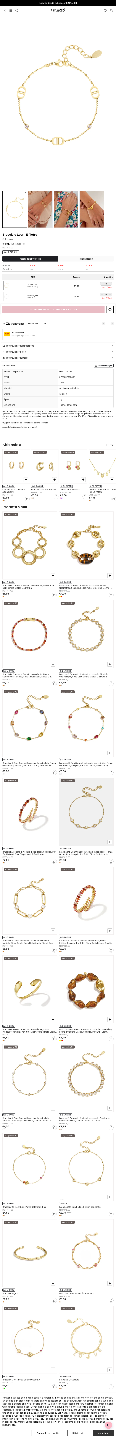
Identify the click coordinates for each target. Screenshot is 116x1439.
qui (34, 427)
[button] (101, 284)
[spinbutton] (106, 284)
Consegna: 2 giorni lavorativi (23, 336)
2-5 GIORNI (11, 252)
